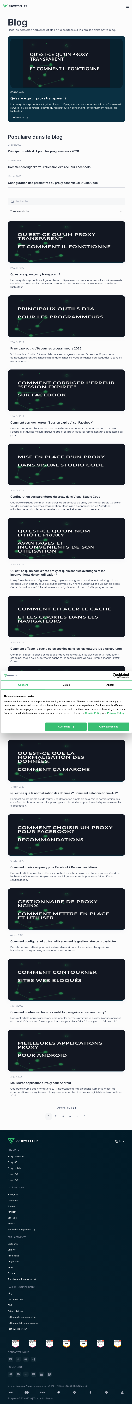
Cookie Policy (93, 713)
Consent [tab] (23, 684)
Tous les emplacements (20, 1279)
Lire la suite (17, 117)
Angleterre (13, 1262)
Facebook (13, 1200)
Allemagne (13, 1256)
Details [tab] (67, 684)
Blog (10, 1293)
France (11, 1273)
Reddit (11, 1224)
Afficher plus (64, 1108)
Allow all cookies (108, 726)
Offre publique (15, 1311)
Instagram (13, 1194)
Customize (64, 726)
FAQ (10, 1305)
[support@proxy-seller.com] (10, 1359)
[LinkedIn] (41, 1374)
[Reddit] (26, 1374)
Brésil (10, 1267)
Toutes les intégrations (19, 1230)
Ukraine (12, 1250)
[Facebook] (18, 1359)
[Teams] (26, 1359)
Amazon (12, 1212)
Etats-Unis (13, 1244)
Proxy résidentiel (16, 1156)
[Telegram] (33, 1359)
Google (11, 1206)
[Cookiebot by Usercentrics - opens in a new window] (115, 675)
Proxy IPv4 (13, 1174)
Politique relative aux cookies (23, 1323)
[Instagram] (49, 1374)
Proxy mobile (14, 1168)
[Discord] (18, 1374)
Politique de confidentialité (22, 1317)
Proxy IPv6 (13, 1180)
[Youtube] (33, 1374)
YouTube (12, 1218)
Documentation (16, 1299)
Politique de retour (17, 1329)
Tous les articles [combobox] (19, 211)
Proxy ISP (12, 1162)
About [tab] (110, 684)
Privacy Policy (115, 713)
